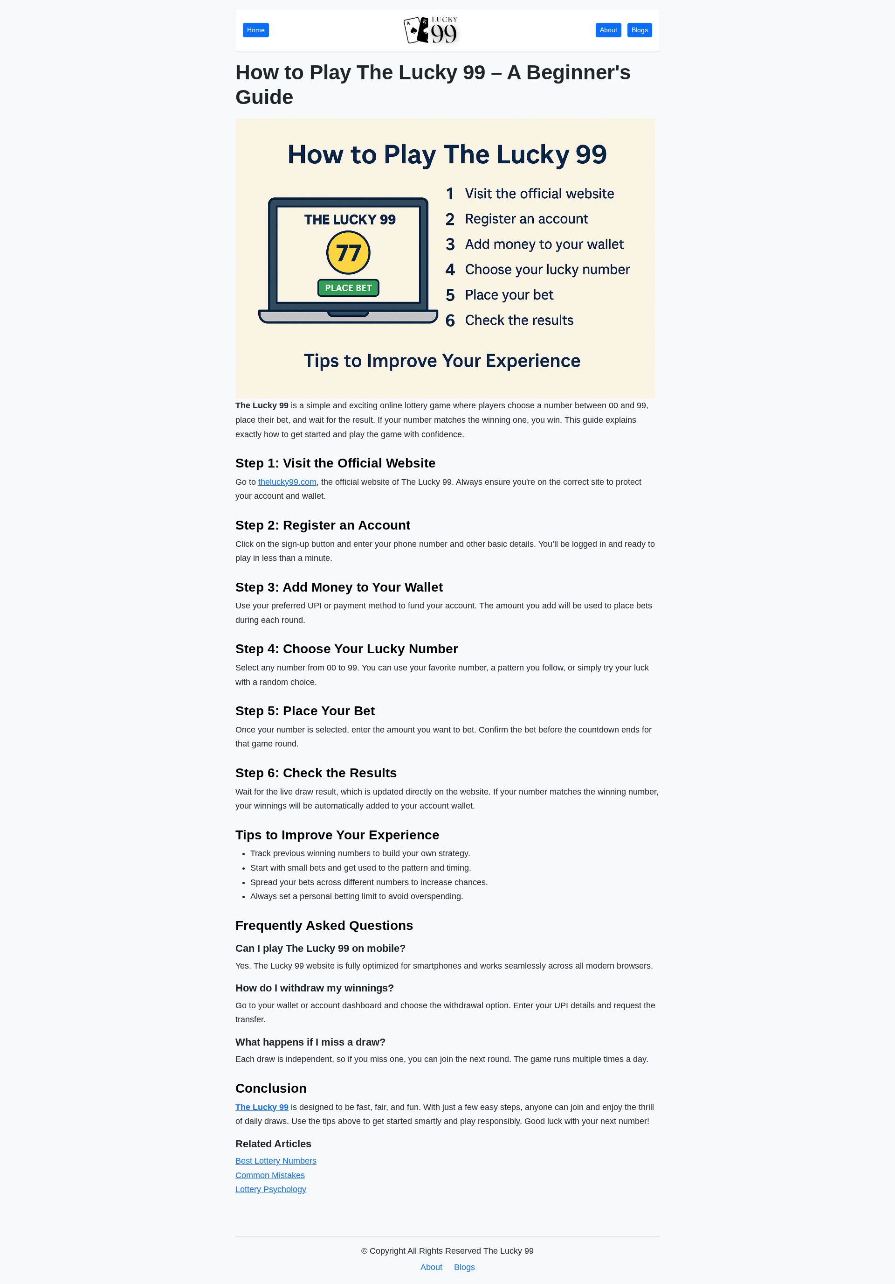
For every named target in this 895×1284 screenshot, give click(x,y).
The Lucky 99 (262, 1107)
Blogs (640, 30)
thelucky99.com (287, 482)
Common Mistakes (270, 1175)
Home (256, 30)
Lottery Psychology (270, 1189)
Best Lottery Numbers (276, 1160)
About (608, 30)
